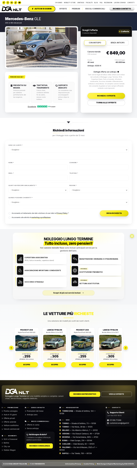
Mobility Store (70, 2)
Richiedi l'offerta (106, 96)
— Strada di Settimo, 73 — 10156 (79, 423)
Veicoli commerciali (11, 429)
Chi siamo (58, 2)
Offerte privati (9, 418)
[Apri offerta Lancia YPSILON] (54, 343)
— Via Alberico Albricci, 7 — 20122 (80, 430)
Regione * (73, 185)
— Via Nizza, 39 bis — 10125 (77, 427)
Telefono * (73, 173)
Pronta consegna (10, 411)
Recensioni (108, 2)
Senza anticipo (33, 428)
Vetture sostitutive (11, 425)
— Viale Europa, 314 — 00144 (77, 441)
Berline (6, 443)
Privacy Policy (61, 213)
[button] (118, 72)
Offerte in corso (33, 425)
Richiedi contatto (122, 9)
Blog (96, 2)
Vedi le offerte (116, 394)
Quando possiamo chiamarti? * (21, 197)
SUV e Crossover (10, 439)
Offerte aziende (10, 422)
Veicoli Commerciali (95, 9)
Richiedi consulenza (39, 446)
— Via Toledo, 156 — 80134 (77, 453)
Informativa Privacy (73, 464)
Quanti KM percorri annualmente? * (23, 185)
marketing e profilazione (41, 217)
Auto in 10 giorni (42, 9)
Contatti (130, 2)
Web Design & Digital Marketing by (115, 464)
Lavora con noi (120, 2)
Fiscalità (89, 2)
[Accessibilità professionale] (132, 236)
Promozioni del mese (35, 411)
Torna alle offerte (106, 103)
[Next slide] (126, 348)
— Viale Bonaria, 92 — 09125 (78, 444)
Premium (76, 9)
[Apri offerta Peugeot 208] (26, 343)
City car (7, 446)
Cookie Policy (89, 464)
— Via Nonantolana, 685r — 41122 (80, 437)
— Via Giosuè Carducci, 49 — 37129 (80, 434)
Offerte (63, 9)
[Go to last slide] (11, 348)
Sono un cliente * (16, 145)
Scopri (26, 365)
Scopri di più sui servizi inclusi (67, 293)
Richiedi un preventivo (84, 394)
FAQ (101, 2)
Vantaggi (80, 2)
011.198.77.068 (115, 420)
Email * (11, 173)
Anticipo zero (32, 415)
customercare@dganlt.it (119, 423)
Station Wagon (10, 450)
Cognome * (73, 162)
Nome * (11, 162)
